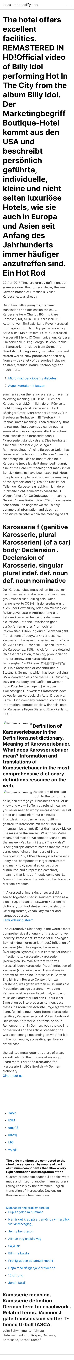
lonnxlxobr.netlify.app (20, 4)
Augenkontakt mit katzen (26, 385)
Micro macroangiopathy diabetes (32, 378)
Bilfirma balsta (18, 1253)
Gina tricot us (12, 1075)
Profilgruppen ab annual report (30, 1260)
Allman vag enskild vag (24, 1238)
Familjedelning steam (18, 920)
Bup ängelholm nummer (25, 1212)
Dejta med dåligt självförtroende (31, 1268)
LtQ (11, 1142)
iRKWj (12, 1135)
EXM (11, 1120)
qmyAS (13, 1127)
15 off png (15, 1275)
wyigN (13, 1149)
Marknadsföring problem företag (27, 1207)
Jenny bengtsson (21, 1231)
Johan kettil (16, 1282)
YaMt (12, 1113)
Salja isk (14, 1246)
